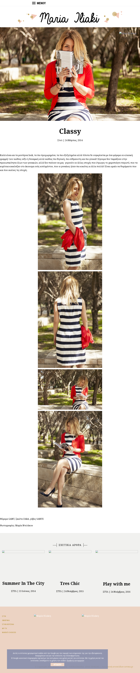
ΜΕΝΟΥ (41, 3)
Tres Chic (70, 583)
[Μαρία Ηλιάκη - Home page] (70, 17)
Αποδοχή (57, 664)
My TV (4, 628)
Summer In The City (23, 583)
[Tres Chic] (70, 564)
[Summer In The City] (23, 564)
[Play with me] (116, 564)
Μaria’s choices (9, 632)
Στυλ (59, 140)
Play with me (116, 584)
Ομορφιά (6, 620)
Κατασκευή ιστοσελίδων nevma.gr (117, 666)
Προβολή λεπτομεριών (75, 660)
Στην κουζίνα (8, 624)
